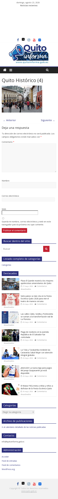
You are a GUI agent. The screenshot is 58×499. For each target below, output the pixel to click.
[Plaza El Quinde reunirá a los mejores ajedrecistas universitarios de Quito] (10, 279)
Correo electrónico (10, 195)
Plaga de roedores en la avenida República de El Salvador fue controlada (35, 334)
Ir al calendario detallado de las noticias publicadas (24, 427)
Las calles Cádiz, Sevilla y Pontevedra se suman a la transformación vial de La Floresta (37, 316)
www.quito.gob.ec (29, 491)
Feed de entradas (9, 461)
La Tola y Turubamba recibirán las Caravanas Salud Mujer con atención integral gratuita (37, 352)
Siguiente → (48, 120)
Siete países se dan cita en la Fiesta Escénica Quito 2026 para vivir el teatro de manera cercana (36, 299)
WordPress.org (8, 469)
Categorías (6, 265)
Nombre (5, 180)
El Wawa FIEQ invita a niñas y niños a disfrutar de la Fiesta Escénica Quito (37, 387)
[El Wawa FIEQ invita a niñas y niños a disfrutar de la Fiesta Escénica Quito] (10, 384)
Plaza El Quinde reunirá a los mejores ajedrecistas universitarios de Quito (37, 282)
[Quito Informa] (29, 45)
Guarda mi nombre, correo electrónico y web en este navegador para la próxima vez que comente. (26, 223)
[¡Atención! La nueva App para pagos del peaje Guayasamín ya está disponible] (10, 366)
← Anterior (9, 120)
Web (4, 209)
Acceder (5, 456)
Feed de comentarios (11, 465)
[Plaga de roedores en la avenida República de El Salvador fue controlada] (10, 330)
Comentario (8, 141)
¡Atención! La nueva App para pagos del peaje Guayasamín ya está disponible (36, 370)
